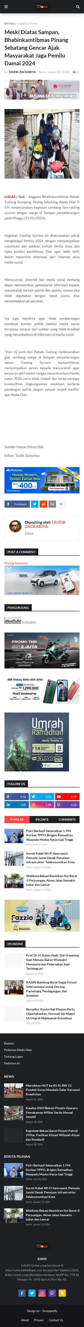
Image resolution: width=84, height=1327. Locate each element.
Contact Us (56, 1320)
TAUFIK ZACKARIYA (45, 524)
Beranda (9, 23)
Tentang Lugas (13, 1056)
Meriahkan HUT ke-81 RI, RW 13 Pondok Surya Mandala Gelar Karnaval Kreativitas (53, 1090)
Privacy (39, 1320)
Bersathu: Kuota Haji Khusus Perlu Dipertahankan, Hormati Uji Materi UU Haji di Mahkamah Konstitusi (50, 1013)
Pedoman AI (12, 1063)
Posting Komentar (16, 563)
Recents (42, 819)
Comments (67, 819)
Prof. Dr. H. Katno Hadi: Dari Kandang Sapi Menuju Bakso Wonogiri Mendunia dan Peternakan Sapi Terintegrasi (52, 961)
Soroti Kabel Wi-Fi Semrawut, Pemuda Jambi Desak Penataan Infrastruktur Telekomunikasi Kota (50, 857)
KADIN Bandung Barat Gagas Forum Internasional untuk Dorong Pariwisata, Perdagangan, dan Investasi (51, 988)
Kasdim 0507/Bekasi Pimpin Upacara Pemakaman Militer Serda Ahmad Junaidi (52, 1112)
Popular (17, 819)
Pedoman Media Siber (18, 1050)
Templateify (49, 1311)
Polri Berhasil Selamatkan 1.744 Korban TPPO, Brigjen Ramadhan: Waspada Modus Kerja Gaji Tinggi (49, 835)
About (25, 1320)
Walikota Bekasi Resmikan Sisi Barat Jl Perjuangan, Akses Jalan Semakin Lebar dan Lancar (51, 880)
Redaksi (9, 1043)
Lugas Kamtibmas (27, 23)
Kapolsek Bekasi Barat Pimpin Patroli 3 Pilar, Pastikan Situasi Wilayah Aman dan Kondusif (53, 1135)
